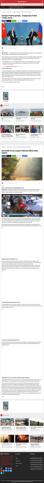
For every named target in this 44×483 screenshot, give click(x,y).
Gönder (14, 20)
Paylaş (4, 20)
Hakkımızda (18, 460)
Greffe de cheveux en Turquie (36, 480)
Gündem (8, 146)
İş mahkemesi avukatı (6, 463)
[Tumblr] (4, 473)
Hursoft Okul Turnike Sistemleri (6, 458)
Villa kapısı (24, 481)
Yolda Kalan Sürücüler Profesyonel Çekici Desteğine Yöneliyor (16, 7)
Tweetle (9, 20)
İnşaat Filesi (5, 461)
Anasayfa (4, 11)
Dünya (8, 11)
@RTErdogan (12, 61)
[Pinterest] (1, 470)
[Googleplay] (11, 470)
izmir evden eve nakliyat (5, 455)
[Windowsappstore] (1, 473)
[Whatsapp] (4, 470)
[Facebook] (1, 468)
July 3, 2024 (19, 66)
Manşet (10, 11)
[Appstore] (8, 470)
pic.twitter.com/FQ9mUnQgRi (8, 64)
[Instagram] (6, 468)
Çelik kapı (31, 481)
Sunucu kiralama (19, 481)
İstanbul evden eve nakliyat (8, 457)
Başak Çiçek (5, 47)
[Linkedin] (8, 468)
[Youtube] (11, 468)
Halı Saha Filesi (8, 462)
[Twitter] (4, 468)
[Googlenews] (6, 470)
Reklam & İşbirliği (18, 463)
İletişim (17, 465)
